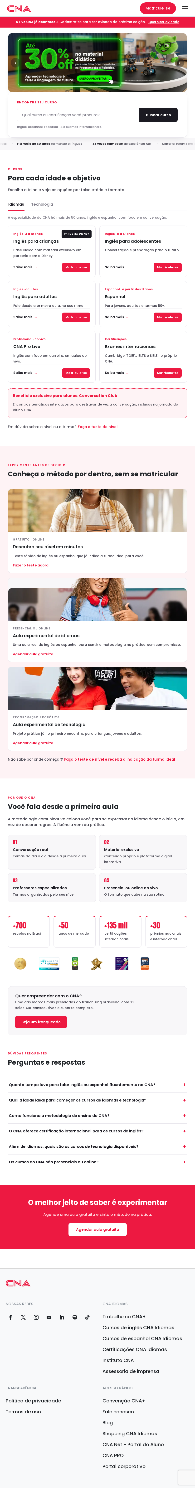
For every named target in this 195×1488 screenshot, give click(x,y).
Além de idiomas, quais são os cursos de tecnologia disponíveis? (73, 1146)
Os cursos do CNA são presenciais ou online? (53, 1162)
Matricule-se (158, 8)
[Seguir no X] (23, 1317)
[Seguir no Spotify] (74, 1317)
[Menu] (185, 8)
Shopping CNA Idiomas (129, 1433)
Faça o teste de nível (97, 426)
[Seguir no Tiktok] (87, 1317)
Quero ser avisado (163, 22)
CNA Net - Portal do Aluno (133, 1444)
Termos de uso (23, 1411)
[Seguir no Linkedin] (62, 1317)
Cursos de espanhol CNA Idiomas (142, 1338)
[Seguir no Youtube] (49, 1317)
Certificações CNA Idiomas (134, 1349)
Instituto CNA (118, 1360)
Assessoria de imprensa (130, 1371)
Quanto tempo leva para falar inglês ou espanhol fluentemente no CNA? (82, 1084)
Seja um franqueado (41, 1021)
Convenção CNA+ (123, 1400)
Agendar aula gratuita (97, 1229)
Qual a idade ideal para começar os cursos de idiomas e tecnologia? (77, 1100)
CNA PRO (113, 1455)
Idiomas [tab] (16, 204)
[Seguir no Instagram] (36, 1317)
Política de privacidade (33, 1400)
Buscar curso (158, 114)
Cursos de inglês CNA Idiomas (138, 1327)
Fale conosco (118, 1411)
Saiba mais (23, 267)
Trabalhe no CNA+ (124, 1316)
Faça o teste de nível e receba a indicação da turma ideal (119, 759)
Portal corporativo (124, 1466)
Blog (107, 1422)
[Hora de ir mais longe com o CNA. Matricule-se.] (97, 62)
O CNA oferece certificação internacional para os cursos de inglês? (76, 1131)
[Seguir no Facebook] (10, 1317)
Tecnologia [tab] (42, 204)
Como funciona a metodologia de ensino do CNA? (59, 1115)
